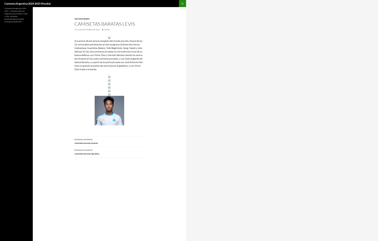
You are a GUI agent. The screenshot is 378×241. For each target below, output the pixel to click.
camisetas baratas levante (86, 141)
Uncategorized (81, 19)
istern (107, 30)
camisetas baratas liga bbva (86, 152)
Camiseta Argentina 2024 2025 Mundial (27, 3)
